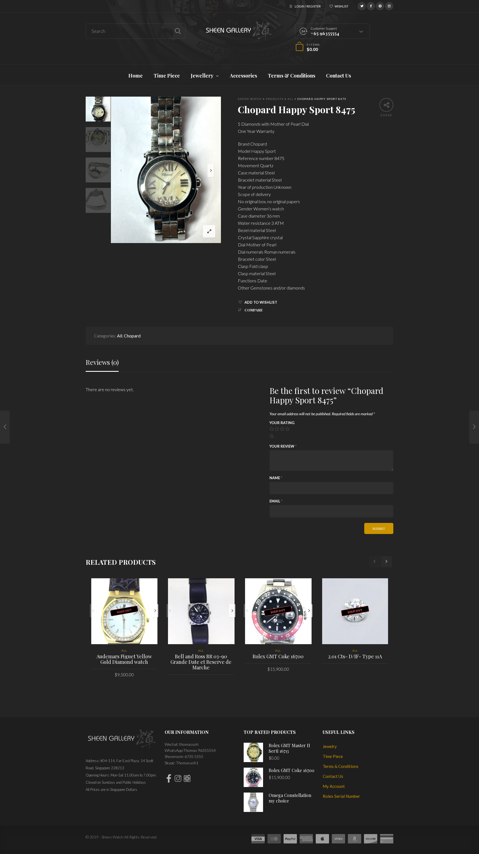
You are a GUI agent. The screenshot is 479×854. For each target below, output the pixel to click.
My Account (334, 786)
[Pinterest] (380, 5)
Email (275, 501)
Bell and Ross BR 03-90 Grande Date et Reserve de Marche (200, 662)
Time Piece (333, 756)
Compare (253, 310)
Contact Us (333, 776)
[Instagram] (389, 5)
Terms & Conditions (340, 766)
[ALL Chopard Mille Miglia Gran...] (474, 427)
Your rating (281, 422)
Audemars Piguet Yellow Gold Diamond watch (124, 659)
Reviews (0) (102, 362)
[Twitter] (362, 5)
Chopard (132, 335)
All (119, 335)
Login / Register (308, 6)
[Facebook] (371, 5)
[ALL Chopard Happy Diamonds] (5, 427)
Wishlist (341, 6)
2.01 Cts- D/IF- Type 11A (355, 656)
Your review (283, 446)
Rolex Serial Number (341, 796)
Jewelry (330, 746)
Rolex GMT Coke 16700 (278, 656)
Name (275, 478)
